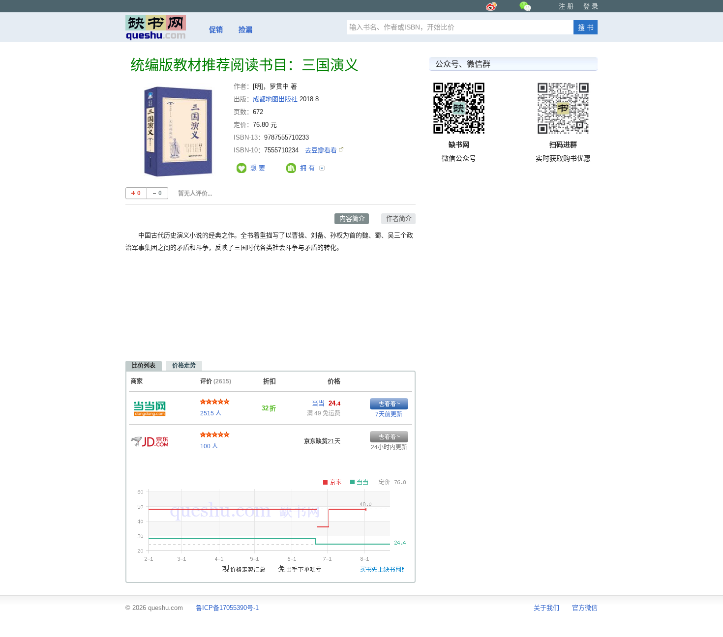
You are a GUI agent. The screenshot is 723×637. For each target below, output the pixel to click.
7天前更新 (388, 414)
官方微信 (585, 607)
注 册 (566, 6)
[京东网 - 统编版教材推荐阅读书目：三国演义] (149, 438)
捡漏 (245, 29)
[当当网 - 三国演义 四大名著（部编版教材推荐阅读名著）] (149, 406)
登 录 (590, 6)
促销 (216, 29)
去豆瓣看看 (322, 150)
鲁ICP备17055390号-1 (227, 607)
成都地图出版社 (275, 99)
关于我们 (546, 607)
